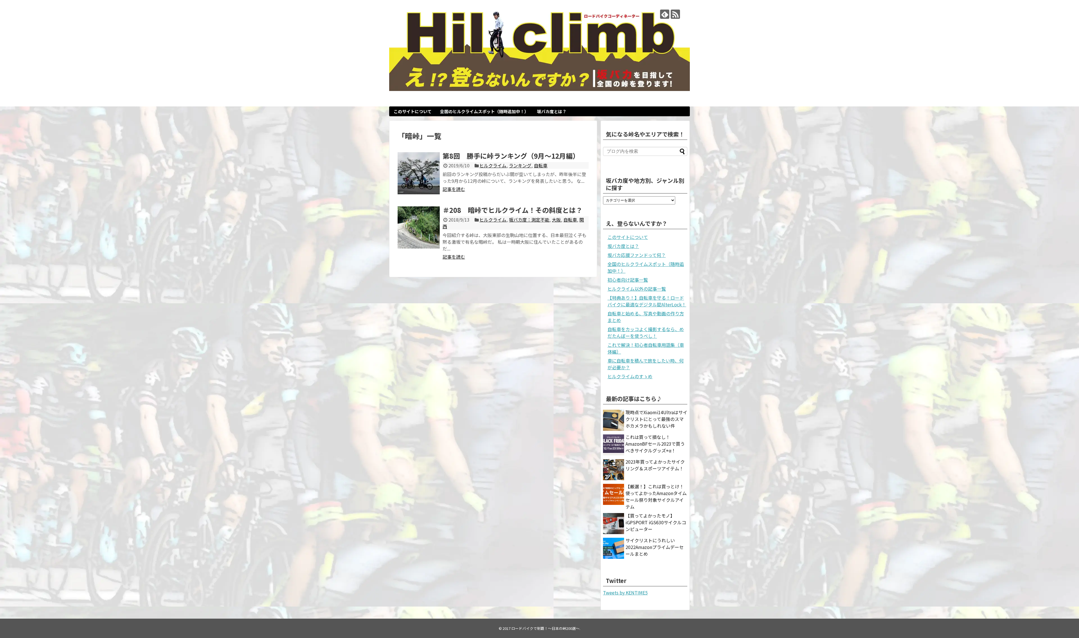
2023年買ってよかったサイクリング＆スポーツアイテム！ (655, 465)
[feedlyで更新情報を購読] (664, 14)
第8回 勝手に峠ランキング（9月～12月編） (511, 156)
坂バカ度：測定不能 (529, 219)
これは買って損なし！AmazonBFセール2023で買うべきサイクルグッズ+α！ (655, 444)
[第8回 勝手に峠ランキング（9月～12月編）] (419, 173)
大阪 (556, 219)
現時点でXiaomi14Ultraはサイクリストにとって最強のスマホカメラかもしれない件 (656, 419)
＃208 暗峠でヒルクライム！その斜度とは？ (512, 210)
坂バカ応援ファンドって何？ (636, 255)
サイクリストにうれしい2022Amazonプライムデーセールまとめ (654, 547)
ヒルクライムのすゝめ (629, 376)
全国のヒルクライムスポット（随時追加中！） (484, 111)
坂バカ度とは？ (551, 111)
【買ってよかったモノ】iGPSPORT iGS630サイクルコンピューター (655, 522)
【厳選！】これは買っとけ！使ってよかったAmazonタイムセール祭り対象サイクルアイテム (656, 496)
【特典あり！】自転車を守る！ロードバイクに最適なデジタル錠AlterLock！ (646, 301)
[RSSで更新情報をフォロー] (675, 14)
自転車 (540, 165)
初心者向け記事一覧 (627, 279)
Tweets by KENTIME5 (625, 592)
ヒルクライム (492, 165)
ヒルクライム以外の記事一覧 (636, 288)
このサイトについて (413, 111)
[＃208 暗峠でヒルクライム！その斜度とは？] (419, 227)
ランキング (520, 165)
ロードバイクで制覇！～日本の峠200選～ (545, 628)
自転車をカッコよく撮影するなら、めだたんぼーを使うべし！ (645, 332)
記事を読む (454, 189)
